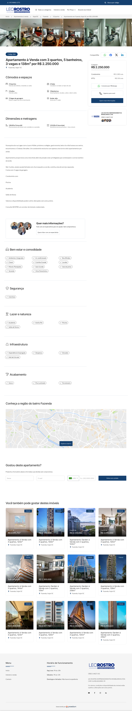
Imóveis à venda (59, 10)
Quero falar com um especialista (48, 232)
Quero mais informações (107, 100)
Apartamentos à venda (21, 16)
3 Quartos (56, 16)
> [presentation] (126, 35)
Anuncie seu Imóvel (84, 10)
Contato (8, 679)
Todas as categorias (44, 10)
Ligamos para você (109, 93)
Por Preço (70, 10)
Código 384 (12, 54)
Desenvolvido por (61, 707)
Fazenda (45, 16)
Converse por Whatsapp (109, 86)
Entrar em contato (112, 478)
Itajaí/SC (35, 16)
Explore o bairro (66, 443)
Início (7, 16)
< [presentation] (5, 35)
